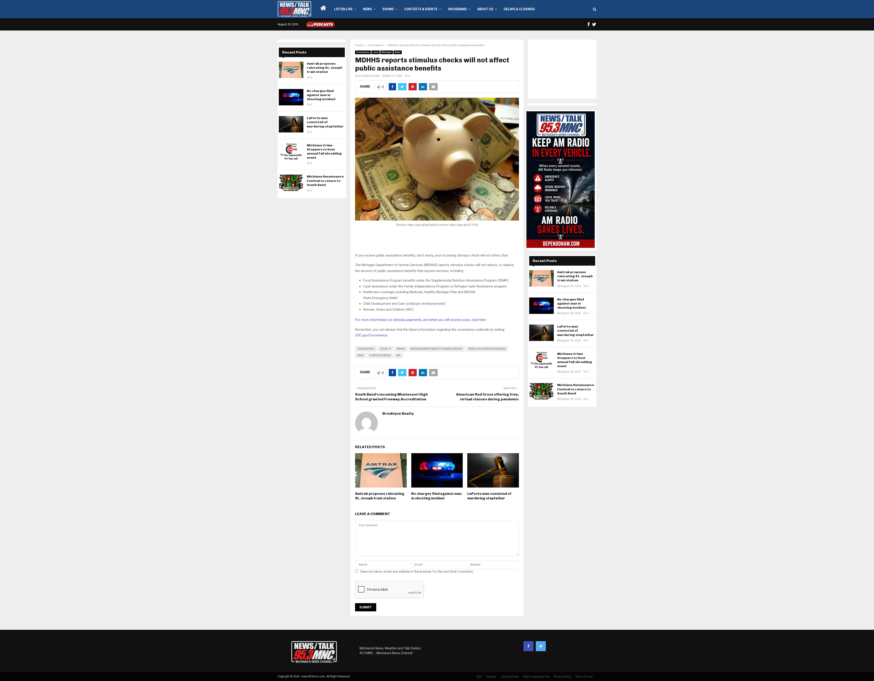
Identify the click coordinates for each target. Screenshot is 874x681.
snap (360, 355)
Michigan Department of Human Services (437, 349)
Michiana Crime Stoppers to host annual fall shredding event (324, 151)
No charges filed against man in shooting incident (436, 496)
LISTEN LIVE (343, 9)
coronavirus (365, 349)
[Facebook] (528, 646)
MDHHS (401, 349)
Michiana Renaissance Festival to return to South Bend (325, 181)
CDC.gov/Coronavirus (371, 335)
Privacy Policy (562, 676)
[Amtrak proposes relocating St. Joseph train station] (291, 70)
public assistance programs (487, 349)
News (367, 9)
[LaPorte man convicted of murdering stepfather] (291, 124)
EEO (479, 676)
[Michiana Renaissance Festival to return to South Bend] (291, 183)
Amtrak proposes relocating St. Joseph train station (379, 496)
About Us (485, 9)
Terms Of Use (584, 676)
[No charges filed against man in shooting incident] (291, 97)
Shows (388, 9)
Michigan (386, 52)
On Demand (457, 9)
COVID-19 (385, 349)
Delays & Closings (519, 9)
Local (376, 52)
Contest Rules (510, 676)
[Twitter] (541, 646)
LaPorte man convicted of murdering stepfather (489, 496)
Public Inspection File (536, 676)
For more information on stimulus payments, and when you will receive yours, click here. (421, 320)
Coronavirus (363, 52)
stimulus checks (380, 355)
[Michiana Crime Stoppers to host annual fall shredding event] (291, 151)
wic (398, 355)
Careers (491, 676)
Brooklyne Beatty (369, 75)
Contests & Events (420, 9)
